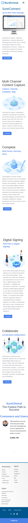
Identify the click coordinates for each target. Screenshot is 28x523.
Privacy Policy (17, 510)
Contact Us (14, 520)
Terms (4, 510)
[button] (23, 2)
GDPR (9, 510)
